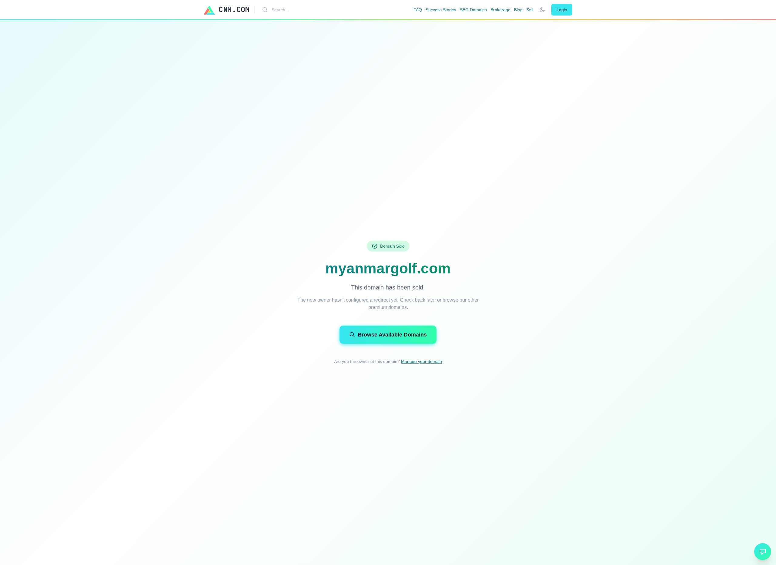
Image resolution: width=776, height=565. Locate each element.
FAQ (417, 9)
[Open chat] (762, 551)
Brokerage (500, 9)
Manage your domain (421, 361)
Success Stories (441, 9)
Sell (529, 9)
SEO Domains (473, 9)
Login (562, 9)
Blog (518, 9)
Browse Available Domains (392, 335)
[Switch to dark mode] (542, 9)
